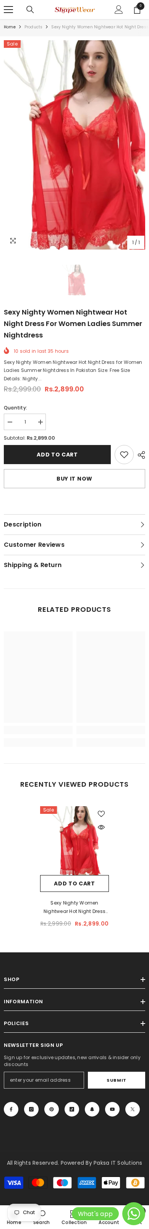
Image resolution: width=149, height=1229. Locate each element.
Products (33, 27)
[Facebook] (11, 1109)
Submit (116, 1080)
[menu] (8, 9)
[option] (74, 145)
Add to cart (57, 454)
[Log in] (119, 9)
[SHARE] (139, 455)
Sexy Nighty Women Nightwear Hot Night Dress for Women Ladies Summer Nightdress (74, 908)
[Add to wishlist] (101, 814)
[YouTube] (112, 1109)
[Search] (30, 9)
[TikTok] (72, 1109)
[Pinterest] (51, 1109)
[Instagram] (31, 1109)
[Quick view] (101, 827)
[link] (124, 454)
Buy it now (74, 478)
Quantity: (15, 407)
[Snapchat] (92, 1109)
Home (10, 27)
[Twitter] (132, 1109)
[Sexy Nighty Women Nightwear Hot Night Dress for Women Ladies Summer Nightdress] (74, 840)
